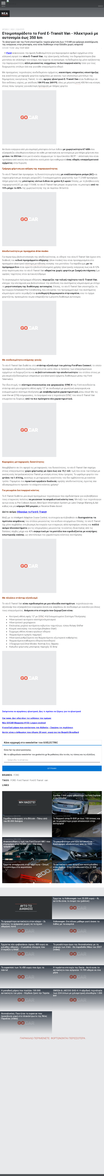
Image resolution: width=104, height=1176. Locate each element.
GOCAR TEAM (8, 48)
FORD (16, 775)
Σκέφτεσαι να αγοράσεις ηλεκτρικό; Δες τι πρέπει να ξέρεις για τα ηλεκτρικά (41, 711)
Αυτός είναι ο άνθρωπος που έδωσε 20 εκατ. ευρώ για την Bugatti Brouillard (40, 732)
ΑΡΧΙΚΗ (5, 29)
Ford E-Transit (36, 780)
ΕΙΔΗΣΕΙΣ (20, 29)
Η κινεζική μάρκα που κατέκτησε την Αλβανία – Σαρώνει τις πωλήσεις (37, 727)
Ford (9, 53)
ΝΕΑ (5, 13)
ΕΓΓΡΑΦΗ (52, 768)
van (46, 780)
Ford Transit (23, 780)
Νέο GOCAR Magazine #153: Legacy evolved (24, 723)
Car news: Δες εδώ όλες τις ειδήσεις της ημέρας (26, 718)
